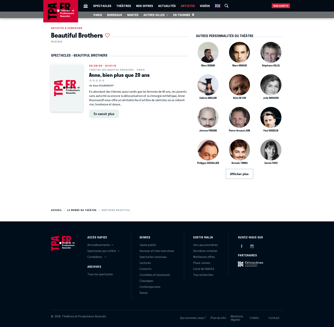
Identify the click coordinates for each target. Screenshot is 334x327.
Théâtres (123, 6)
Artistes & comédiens (66, 28)
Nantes (132, 15)
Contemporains (150, 287)
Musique (57, 41)
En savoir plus (104, 113)
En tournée (181, 15)
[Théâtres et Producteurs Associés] (86, 5)
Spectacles (102, 6)
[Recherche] (226, 6)
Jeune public (148, 245)
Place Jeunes (201, 263)
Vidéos (205, 6)
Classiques (146, 281)
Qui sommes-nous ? (193, 318)
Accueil (56, 210)
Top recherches (203, 275)
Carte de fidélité (203, 269)
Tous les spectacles (100, 274)
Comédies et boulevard (155, 275)
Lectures (145, 263)
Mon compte (280, 5)
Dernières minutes (205, 251)
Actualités (167, 6)
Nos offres (144, 6)
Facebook (241, 245)
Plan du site (218, 318)
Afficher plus (239, 173)
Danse (144, 293)
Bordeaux (114, 15)
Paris (97, 15)
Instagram (252, 245)
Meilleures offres (204, 257)
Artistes (188, 6)
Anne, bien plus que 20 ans (119, 75)
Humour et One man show (157, 251)
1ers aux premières (205, 245)
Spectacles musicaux (153, 257)
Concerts (146, 269)
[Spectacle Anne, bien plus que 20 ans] (67, 88)
